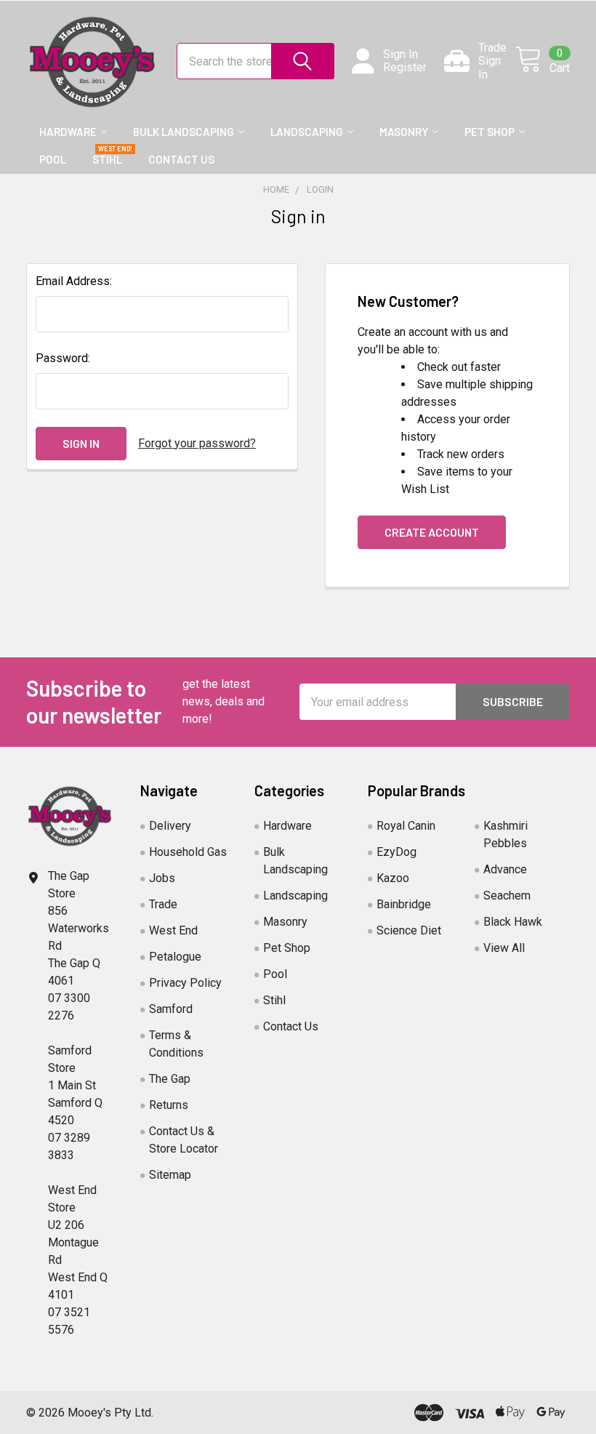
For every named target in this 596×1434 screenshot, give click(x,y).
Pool (52, 159)
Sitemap (170, 1175)
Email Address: (74, 281)
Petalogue (175, 957)
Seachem (507, 895)
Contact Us (181, 159)
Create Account (431, 532)
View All (504, 948)
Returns (168, 1105)
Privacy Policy (185, 983)
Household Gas (188, 852)
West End (173, 930)
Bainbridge (403, 904)
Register (405, 67)
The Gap (169, 1079)
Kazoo (392, 878)
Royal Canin (405, 826)
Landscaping (306, 131)
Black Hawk (512, 922)
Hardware (68, 131)
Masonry (403, 131)
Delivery (170, 826)
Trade (163, 904)
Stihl (107, 159)
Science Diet (408, 930)
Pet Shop (489, 131)
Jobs (162, 878)
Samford (171, 1009)
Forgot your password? (197, 443)
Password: (63, 358)
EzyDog (396, 852)
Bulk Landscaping (183, 131)
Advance (505, 869)
